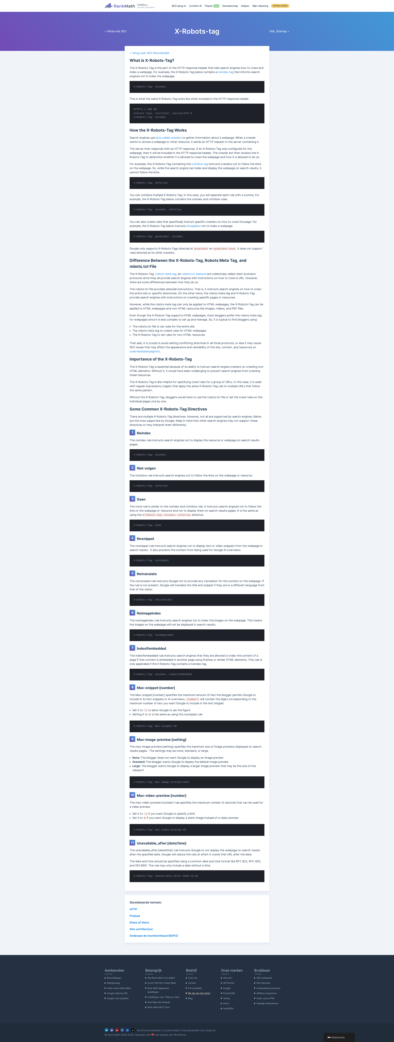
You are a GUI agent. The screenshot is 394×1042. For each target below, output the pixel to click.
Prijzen (209, 5)
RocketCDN (229, 993)
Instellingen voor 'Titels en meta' (163, 997)
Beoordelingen (114, 978)
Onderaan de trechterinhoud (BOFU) (154, 935)
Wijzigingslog (113, 983)
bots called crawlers (169, 137)
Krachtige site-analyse (158, 1002)
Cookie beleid (171, 1030)
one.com (227, 978)
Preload (135, 915)
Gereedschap (230, 5)
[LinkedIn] (127, 1030)
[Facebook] (122, 1030)
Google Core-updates (118, 998)
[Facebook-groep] (112, 1030)
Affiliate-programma (266, 993)
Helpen (245, 5)
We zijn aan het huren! (199, 993)
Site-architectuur (141, 929)
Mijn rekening (260, 5)
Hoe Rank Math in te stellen (161, 978)
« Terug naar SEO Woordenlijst (149, 53)
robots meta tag (165, 273)
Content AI (195, 5)
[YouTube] (117, 1030)
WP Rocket (228, 983)
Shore (226, 1003)
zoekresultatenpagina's (145, 351)
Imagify (227, 988)
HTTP (133, 909)
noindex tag (225, 72)
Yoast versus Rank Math (119, 988)
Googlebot (194, 226)
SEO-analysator (264, 978)
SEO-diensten (263, 983)
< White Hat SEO (116, 31)
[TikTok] (133, 1030)
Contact (192, 983)
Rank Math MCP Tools (158, 1007)
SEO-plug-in (179, 5)
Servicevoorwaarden (149, 1030)
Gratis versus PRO (265, 998)
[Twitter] (106, 1030)
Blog (190, 998)
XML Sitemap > (279, 31)
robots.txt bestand (194, 273)
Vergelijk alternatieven (267, 1003)
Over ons (192, 978)
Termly (226, 998)
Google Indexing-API (117, 993)
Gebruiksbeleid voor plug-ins (198, 1030)
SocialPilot (228, 1008)
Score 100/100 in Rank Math (161, 983)
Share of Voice (139, 922)
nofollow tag (199, 164)
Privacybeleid (195, 988)
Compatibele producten (268, 988)
